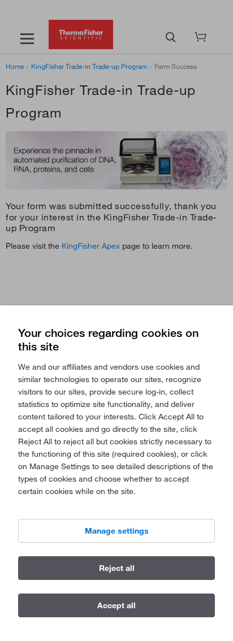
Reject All (117, 568)
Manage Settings (117, 531)
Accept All (116, 605)
